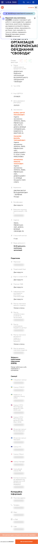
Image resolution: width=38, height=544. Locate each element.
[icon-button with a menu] (36, 7)
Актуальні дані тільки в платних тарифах (19, 535)
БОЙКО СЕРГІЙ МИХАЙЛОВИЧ (19, 114)
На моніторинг (27, 541)
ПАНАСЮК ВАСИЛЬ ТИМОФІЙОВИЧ (19, 138)
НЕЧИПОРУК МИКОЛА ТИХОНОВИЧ (18, 162)
